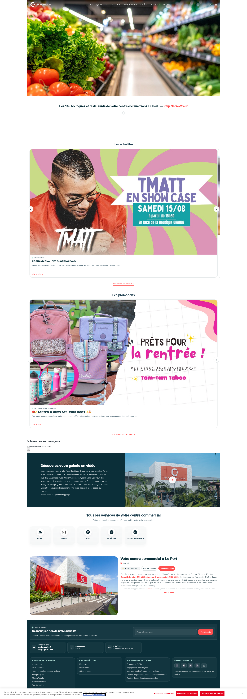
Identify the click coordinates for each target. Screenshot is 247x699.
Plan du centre (160, 4)
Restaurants (84, 668)
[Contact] (204, 665)
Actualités (113, 4)
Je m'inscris (206, 632)
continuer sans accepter (187, 694)
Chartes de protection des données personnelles (146, 675)
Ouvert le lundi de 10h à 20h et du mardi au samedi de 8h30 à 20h (150, 577)
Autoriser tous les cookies (212, 694)
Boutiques (96, 4)
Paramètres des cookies (164, 694)
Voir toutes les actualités (123, 284)
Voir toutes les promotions (123, 434)
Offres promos (85, 671)
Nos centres (37, 664)
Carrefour (149, 588)
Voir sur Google (149, 568)
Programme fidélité (134, 664)
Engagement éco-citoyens (137, 668)
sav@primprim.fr (44, 647)
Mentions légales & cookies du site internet (144, 671)
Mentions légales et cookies (94, 695)
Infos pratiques (38, 675)
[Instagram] (184, 665)
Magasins (83, 664)
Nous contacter (38, 668)
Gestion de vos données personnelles (142, 678)
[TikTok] (197, 665)
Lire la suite (169, 592)
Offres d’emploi (38, 678)
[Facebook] (177, 665)
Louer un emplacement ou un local (46, 671)
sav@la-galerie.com (45, 650)
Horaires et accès (135, 4)
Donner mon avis (167, 568)
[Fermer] (243, 693)
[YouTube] (190, 665)
